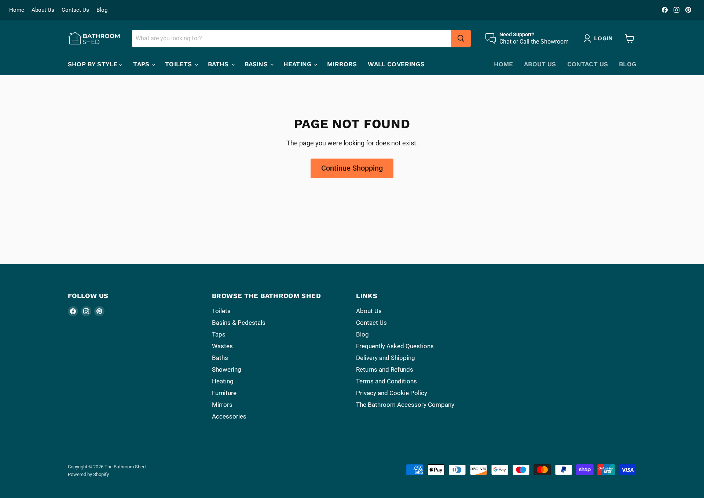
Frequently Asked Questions (395, 346)
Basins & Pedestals (238, 322)
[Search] (461, 38)
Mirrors (342, 64)
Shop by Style (93, 64)
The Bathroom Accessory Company (405, 404)
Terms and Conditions (386, 381)
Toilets (179, 64)
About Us (43, 10)
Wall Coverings (396, 64)
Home (16, 10)
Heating (298, 64)
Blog (101, 10)
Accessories (229, 416)
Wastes (222, 346)
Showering (226, 369)
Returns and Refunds (384, 369)
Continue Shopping (352, 168)
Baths (219, 64)
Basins (257, 64)
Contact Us (75, 10)
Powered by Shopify (88, 474)
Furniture (224, 393)
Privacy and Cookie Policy (391, 393)
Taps (142, 64)
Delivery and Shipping (385, 357)
